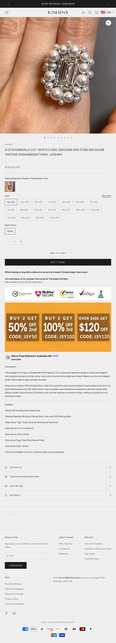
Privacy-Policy (11, 599)
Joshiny (9, 144)
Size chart (106, 195)
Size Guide (89, 553)
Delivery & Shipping (14, 589)
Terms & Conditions (14, 604)
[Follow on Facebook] (6, 613)
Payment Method (13, 584)
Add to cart (58, 253)
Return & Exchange (14, 594)
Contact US (64, 548)
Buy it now (58, 262)
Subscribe (15, 565)
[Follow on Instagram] (14, 613)
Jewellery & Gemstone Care (97, 548)
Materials (63, 553)
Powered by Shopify (65, 622)
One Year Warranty (93, 543)
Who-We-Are (65, 543)
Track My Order (91, 558)
